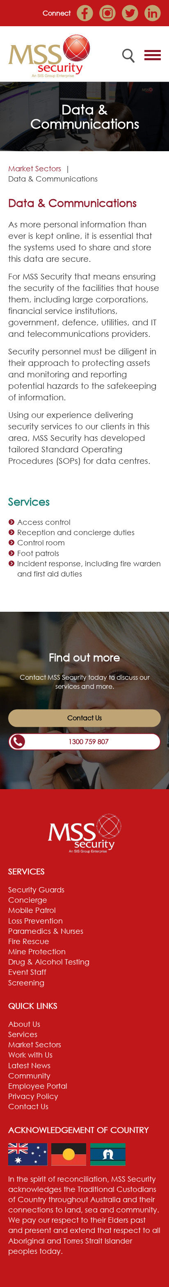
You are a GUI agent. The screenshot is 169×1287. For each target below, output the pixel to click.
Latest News (29, 1065)
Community (29, 1075)
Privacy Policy (33, 1096)
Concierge (27, 899)
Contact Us (84, 718)
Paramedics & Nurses (45, 930)
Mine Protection (37, 951)
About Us (24, 1023)
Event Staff (27, 971)
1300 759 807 (89, 742)
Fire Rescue (28, 941)
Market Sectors (34, 168)
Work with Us (30, 1054)
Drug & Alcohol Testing (48, 961)
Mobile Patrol (32, 910)
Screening (26, 982)
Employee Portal (37, 1085)
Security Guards (36, 889)
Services (22, 1034)
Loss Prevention (35, 920)
